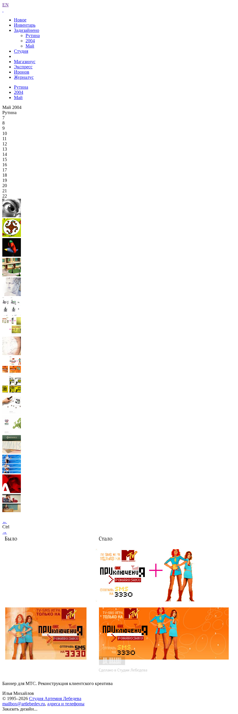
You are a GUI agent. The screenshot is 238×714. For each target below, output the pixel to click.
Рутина (33, 35)
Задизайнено (26, 30)
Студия (21, 51)
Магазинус (24, 61)
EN (5, 4)
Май (30, 45)
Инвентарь (24, 25)
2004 (30, 40)
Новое (20, 19)
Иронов (21, 72)
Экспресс (23, 66)
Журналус (24, 77)
